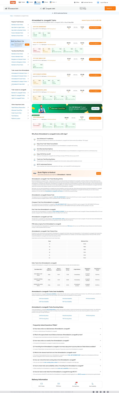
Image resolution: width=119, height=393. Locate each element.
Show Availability (94, 27)
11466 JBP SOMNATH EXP (60, 204)
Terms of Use (47, 391)
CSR (72, 391)
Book (98, 173)
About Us (62, 391)
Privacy (43, 391)
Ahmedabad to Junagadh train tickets (54, 191)
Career (51, 391)
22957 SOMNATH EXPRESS (58, 211)
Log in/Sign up (104, 2)
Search (109, 8)
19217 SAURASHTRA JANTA (58, 218)
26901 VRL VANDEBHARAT (60, 197)
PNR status (69, 226)
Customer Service (57, 391)
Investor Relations (68, 391)
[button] (102, 2)
